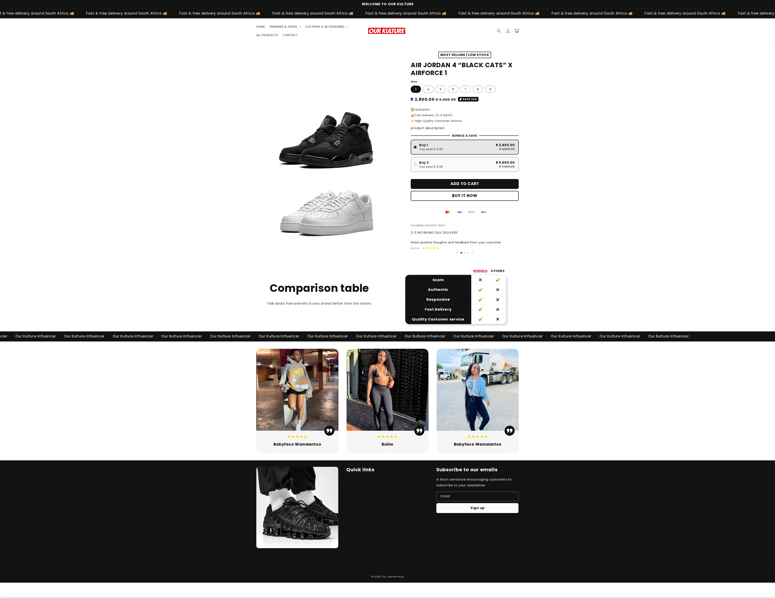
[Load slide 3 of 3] (468, 252)
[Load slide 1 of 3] (461, 252)
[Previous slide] (457, 253)
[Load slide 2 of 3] (464, 252)
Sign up (477, 508)
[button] (285, 26)
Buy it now (464, 195)
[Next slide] (472, 253)
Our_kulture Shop (393, 576)
